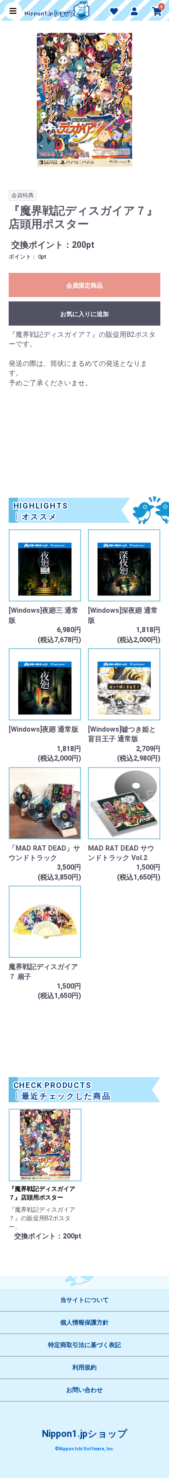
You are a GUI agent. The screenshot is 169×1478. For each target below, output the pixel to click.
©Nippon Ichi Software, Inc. (84, 1448)
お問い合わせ (84, 1389)
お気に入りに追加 (84, 313)
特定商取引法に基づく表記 (84, 1344)
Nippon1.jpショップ (84, 1433)
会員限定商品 (84, 285)
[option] (84, 104)
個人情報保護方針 (84, 1322)
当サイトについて (84, 1299)
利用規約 (84, 1367)
